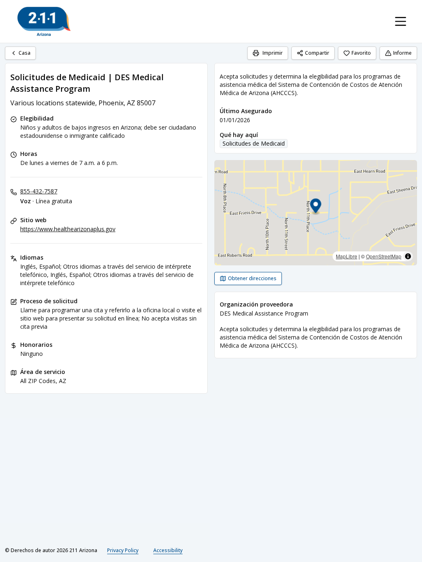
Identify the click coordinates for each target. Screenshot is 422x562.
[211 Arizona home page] (44, 21)
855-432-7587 (38, 191)
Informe (402, 52)
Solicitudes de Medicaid (254, 143)
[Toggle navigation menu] (400, 21)
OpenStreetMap (383, 256)
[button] (315, 207)
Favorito (361, 52)
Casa (24, 52)
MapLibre (346, 256)
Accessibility (168, 550)
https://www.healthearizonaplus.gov (67, 229)
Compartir (317, 52)
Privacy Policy (122, 550)
